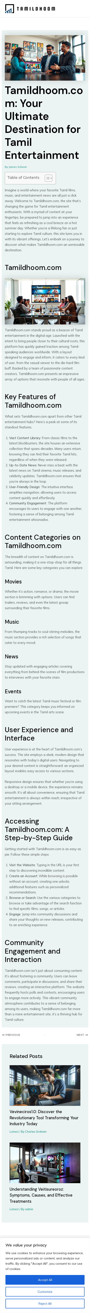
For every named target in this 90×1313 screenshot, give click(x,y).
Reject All (45, 1304)
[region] (45, 1275)
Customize (45, 1292)
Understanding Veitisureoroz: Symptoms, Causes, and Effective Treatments (41, 1195)
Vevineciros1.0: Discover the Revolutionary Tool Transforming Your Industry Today (44, 1117)
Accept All (45, 1280)
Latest (14, 1131)
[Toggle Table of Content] (46, 178)
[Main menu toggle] (80, 9)
